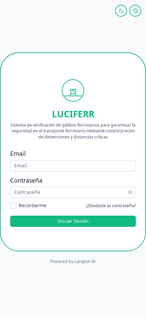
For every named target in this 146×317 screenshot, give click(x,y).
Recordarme (33, 205)
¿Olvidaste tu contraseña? (111, 205)
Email (18, 153)
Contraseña (26, 180)
